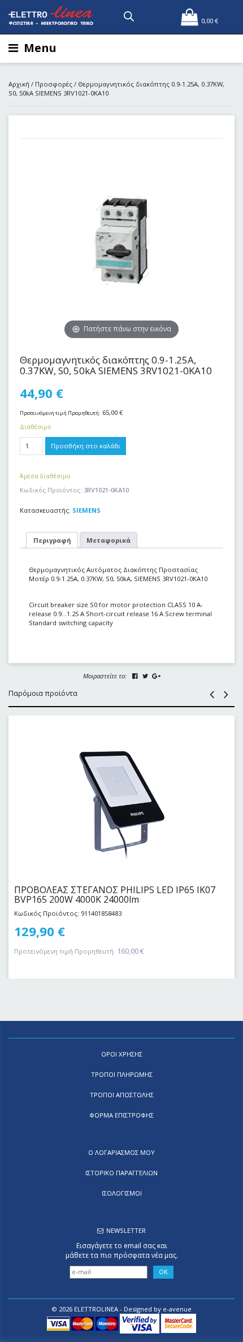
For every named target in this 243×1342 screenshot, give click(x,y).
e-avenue (177, 1309)
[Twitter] (145, 676)
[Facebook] (135, 676)
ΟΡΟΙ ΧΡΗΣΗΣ (121, 1054)
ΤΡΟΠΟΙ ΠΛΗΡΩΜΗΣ (122, 1074)
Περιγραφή (52, 540)
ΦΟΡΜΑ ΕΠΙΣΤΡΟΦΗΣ (121, 1115)
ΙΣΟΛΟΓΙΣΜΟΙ (122, 1193)
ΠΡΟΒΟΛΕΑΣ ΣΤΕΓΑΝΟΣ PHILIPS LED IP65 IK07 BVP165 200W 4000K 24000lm (114, 895)
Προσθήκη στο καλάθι (85, 445)
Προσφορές (53, 84)
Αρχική (18, 84)
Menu (40, 47)
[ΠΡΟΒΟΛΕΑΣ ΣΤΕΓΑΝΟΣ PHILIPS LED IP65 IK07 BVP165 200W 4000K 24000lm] (121, 794)
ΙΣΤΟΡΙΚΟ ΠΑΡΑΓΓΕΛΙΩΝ (121, 1172)
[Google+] (156, 676)
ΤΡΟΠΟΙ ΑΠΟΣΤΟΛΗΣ (122, 1094)
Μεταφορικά (108, 540)
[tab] (52, 540)
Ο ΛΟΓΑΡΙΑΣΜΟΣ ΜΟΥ (121, 1152)
